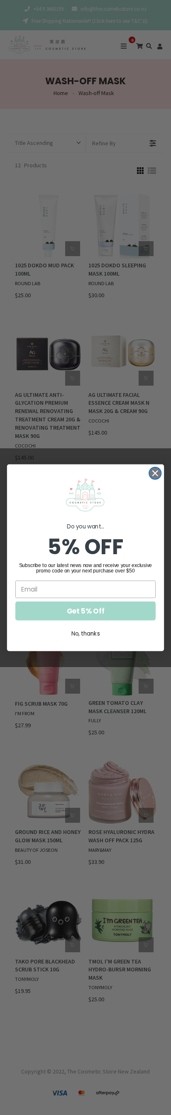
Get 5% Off (86, 611)
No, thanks (85, 633)
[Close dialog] (155, 473)
